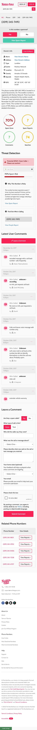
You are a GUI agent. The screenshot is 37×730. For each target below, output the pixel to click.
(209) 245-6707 (8, 564)
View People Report (11, 225)
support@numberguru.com (12, 590)
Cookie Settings (6, 728)
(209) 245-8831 (8, 537)
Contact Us (4, 658)
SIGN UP (22, 4)
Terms (20, 507)
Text (14, 427)
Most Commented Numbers (9, 645)
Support (3, 654)
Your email (7, 479)
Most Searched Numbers (8, 641)
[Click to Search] (33, 9)
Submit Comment (18, 514)
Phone (8, 17)
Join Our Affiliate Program (8, 629)
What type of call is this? (12, 423)
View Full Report (28, 51)
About (3, 615)
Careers (3, 625)
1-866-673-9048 (10, 587)
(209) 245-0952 (8, 544)
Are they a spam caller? (11, 418)
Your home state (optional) (13, 465)
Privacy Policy (5, 622)
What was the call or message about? (16, 440)
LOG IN (31, 4)
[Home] (8, 4)
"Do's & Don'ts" (8, 702)
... (33, 248)
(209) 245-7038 (8, 557)
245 (19, 17)
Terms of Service (6, 618)
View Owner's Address (22, 60)
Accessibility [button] (5, 718)
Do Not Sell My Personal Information (12, 668)
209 (14, 17)
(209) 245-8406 (8, 551)
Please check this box (11, 493)
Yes (10, 34)
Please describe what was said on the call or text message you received (18, 450)
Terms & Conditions (21, 702)
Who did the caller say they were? (15, 432)
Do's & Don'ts (5, 664)
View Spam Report (19, 40)
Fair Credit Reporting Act (17, 689)
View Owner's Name (21, 57)
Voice (7, 427)
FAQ (2, 661)
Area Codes (4, 638)
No (27, 34)
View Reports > (26, 537)
